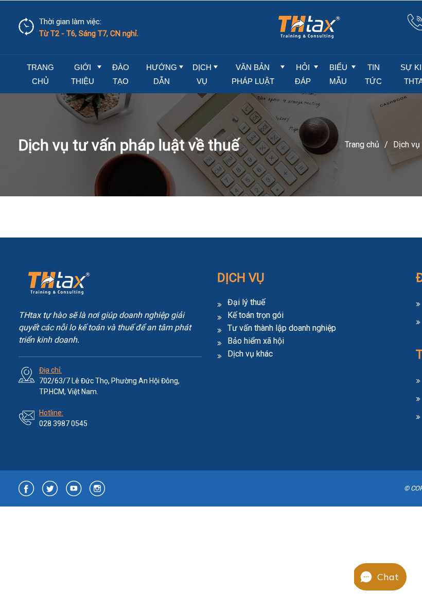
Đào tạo (120, 74)
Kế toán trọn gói (255, 315)
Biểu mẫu (338, 74)
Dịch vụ (202, 74)
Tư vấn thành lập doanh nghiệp (281, 328)
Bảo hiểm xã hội (255, 341)
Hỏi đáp (303, 74)
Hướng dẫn (161, 74)
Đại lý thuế (246, 302)
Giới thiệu (82, 74)
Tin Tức (373, 74)
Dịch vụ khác (250, 354)
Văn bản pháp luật (253, 74)
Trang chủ (40, 74)
